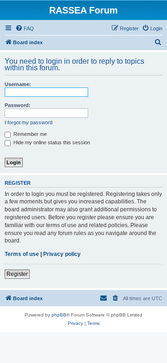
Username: (18, 84)
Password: (18, 105)
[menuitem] (24, 28)
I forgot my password (28, 122)
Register (17, 274)
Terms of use (22, 254)
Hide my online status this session (51, 142)
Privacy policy (62, 254)
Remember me (29, 134)
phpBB (58, 314)
